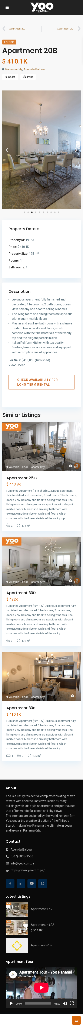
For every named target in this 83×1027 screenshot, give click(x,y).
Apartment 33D (21, 592)
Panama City (13, 69)
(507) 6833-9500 (22, 856)
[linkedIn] (21, 883)
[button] (7, 149)
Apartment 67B (41, 909)
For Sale (9, 42)
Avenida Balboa (34, 69)
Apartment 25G (21, 478)
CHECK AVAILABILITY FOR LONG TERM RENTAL (37, 382)
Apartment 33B (20, 707)
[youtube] (31, 883)
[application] (41, 987)
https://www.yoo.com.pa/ (28, 870)
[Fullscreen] (72, 1003)
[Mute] (65, 1003)
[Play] (11, 1003)
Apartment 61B (41, 945)
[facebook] (10, 883)
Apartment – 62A (42, 924)
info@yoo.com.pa (22, 863)
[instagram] (42, 883)
